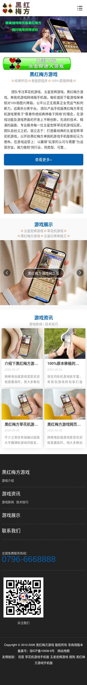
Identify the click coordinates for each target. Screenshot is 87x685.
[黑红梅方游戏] (17, 8)
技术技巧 (51, 324)
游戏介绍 (8, 480)
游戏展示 (11, 515)
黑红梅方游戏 (16, 472)
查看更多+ (43, 159)
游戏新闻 (35, 324)
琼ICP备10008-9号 (42, 650)
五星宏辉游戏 (59, 656)
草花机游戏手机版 (37, 656)
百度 (21, 656)
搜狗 (72, 656)
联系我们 (11, 531)
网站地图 (64, 650)
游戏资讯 (11, 494)
